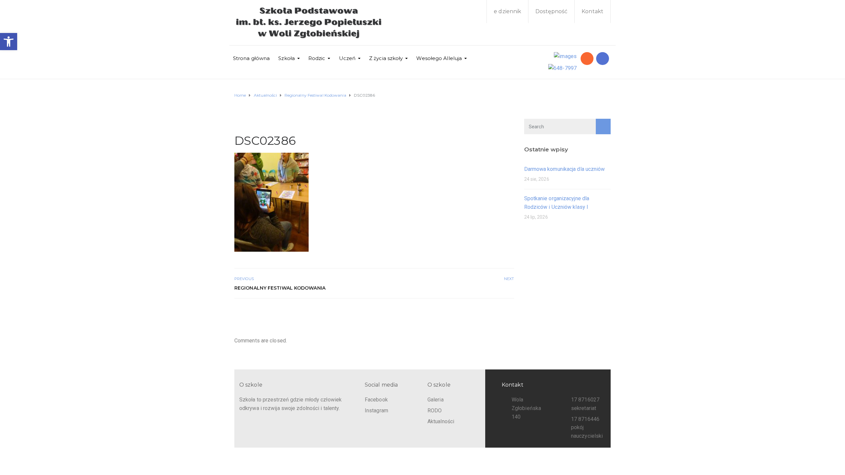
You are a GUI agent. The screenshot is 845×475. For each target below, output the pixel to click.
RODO (434, 410)
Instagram (376, 410)
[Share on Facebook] (488, 312)
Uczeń (347, 58)
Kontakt (592, 11)
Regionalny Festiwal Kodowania (279, 288)
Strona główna (251, 58)
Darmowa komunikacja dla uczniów (564, 169)
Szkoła (286, 58)
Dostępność (551, 11)
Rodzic (316, 58)
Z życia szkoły (386, 58)
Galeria (435, 399)
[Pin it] (502, 312)
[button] (8, 41)
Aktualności (440, 421)
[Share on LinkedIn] (510, 312)
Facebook (376, 399)
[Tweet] (495, 312)
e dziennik (507, 11)
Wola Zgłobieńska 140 (526, 408)
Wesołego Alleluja (439, 58)
